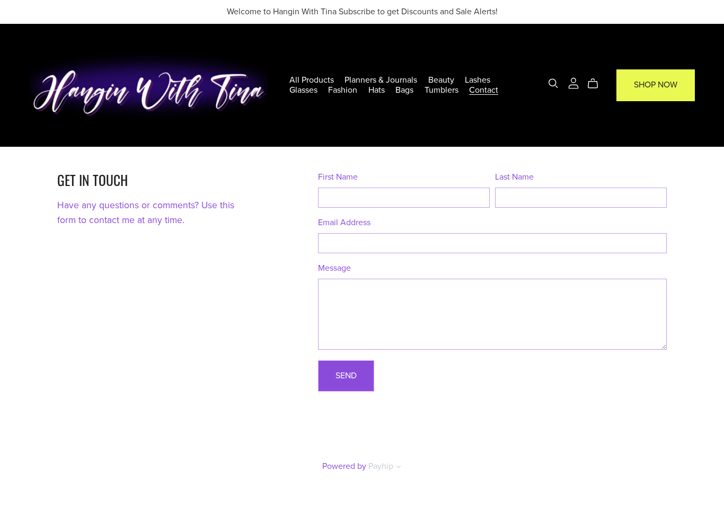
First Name (338, 177)
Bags (404, 90)
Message (334, 268)
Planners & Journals (381, 80)
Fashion (342, 90)
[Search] (553, 83)
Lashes (477, 80)
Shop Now (655, 84)
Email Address (344, 222)
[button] (398, 468)
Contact (483, 90)
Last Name (514, 177)
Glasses (303, 90)
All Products (311, 80)
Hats (376, 90)
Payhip (380, 466)
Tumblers (441, 90)
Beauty (441, 80)
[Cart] (597, 83)
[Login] (573, 82)
